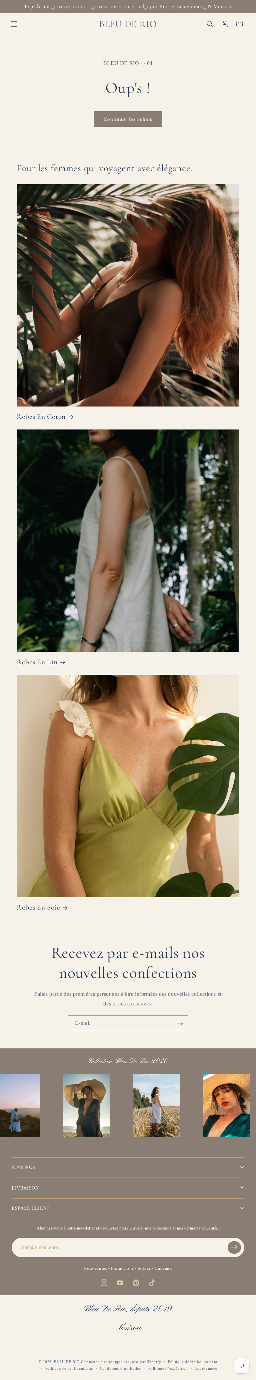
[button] (14, 24)
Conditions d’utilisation (121, 1368)
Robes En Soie (38, 907)
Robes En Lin (37, 662)
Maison (128, 1328)
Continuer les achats (128, 119)
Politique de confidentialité (69, 1368)
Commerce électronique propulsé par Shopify (121, 1362)
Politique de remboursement (192, 1362)
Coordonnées (206, 1368)
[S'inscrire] (180, 1023)
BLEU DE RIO (67, 1362)
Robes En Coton (41, 416)
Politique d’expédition (168, 1368)
